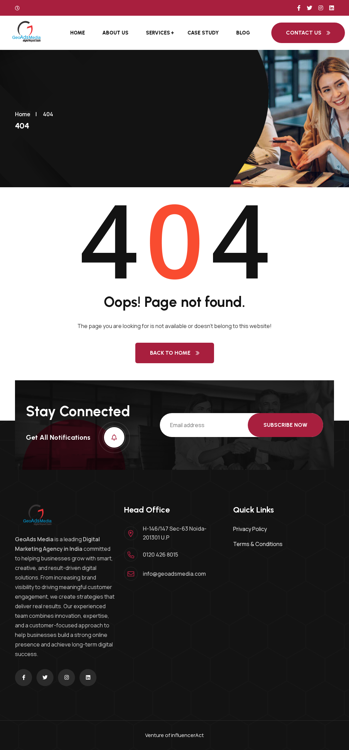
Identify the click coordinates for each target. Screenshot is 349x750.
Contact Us (303, 32)
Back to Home (170, 353)
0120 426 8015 (160, 554)
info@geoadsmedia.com (174, 573)
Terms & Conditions (258, 544)
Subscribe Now (285, 425)
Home (77, 33)
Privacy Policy (250, 529)
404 (48, 114)
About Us (115, 33)
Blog (243, 33)
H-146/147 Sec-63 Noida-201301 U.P (175, 533)
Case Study (203, 33)
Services (158, 33)
